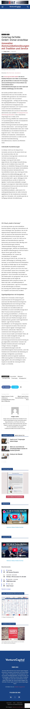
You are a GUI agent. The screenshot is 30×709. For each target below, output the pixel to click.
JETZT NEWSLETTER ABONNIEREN (15, 496)
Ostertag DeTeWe (6, 378)
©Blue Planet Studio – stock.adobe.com (14, 72)
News (8, 34)
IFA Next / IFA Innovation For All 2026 (16, 576)
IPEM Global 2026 (11, 581)
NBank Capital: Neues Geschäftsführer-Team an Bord (21, 398)
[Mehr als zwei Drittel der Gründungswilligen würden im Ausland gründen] (5, 448)
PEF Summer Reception (12, 572)
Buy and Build (13, 376)
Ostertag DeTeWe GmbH (11, 76)
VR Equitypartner (22, 378)
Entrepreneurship (5, 450)
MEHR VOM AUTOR (19, 435)
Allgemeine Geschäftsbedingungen (15, 704)
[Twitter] (15, 697)
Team (14, 702)
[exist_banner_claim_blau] (15, 2)
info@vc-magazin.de (20, 687)
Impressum (9, 702)
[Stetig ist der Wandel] (5, 456)
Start (3, 32)
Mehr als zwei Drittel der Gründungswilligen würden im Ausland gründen (18, 448)
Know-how (7, 32)
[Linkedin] (10, 697)
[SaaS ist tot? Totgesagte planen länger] (5, 441)
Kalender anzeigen (6, 589)
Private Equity (14, 378)
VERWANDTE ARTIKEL (7, 435)
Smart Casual (9, 586)
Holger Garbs (6, 51)
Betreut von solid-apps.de (18, 707)
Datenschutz (19, 702)
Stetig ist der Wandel (16, 454)
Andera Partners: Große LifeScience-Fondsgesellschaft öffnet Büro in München (8, 399)
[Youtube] (19, 697)
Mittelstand (20, 376)
